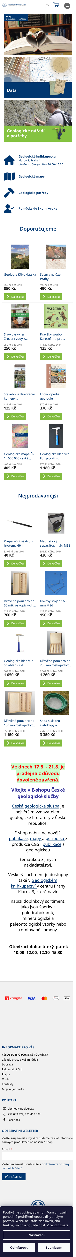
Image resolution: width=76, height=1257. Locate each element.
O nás (6, 1079)
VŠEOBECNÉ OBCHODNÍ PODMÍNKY (25, 1054)
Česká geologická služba (35, 806)
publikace (18, 838)
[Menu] (67, 6)
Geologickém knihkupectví (34, 883)
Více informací (57, 1225)
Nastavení (37, 1235)
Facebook (14, 1120)
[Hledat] (47, 6)
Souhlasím (54, 1247)
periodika (55, 838)
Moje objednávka (13, 1089)
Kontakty (7, 1084)
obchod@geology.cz (21, 1108)
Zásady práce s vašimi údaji (20, 1059)
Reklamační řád (12, 1069)
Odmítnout (19, 1247)
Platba (6, 1074)
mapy (36, 838)
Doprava (7, 1064)
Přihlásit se (13, 1177)
